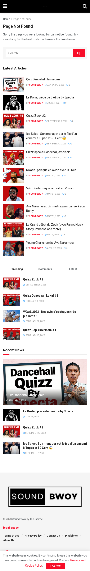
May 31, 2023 (53, 175)
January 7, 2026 (55, 85)
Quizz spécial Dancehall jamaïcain (48, 152)
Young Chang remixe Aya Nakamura (50, 243)
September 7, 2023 (56, 144)
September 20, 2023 (57, 121)
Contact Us (53, 535)
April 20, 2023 (54, 248)
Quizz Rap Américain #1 (39, 330)
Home (6, 19)
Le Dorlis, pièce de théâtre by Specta (50, 97)
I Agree (55, 565)
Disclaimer (71, 535)
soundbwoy (36, 85)
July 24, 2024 (54, 103)
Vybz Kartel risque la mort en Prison (49, 188)
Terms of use (11, 535)
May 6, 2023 (53, 234)
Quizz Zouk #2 (36, 116)
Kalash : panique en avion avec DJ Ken (51, 170)
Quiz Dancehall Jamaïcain (43, 79)
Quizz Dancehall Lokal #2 (40, 295)
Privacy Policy (33, 535)
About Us (8, 540)
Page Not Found (22, 19)
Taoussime (36, 519)
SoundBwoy (19, 519)
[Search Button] (79, 53)
